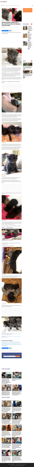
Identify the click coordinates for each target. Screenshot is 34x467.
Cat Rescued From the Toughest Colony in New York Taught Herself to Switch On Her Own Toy (6, 393)
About (9, 464)
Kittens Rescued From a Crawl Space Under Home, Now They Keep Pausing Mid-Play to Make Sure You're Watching (6, 409)
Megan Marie (27, 69)
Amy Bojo (3, 27)
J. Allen (26, 77)
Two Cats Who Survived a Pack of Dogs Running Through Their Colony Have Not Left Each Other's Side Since (17, 459)
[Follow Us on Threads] (31, 11)
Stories (4, 5)
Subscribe (18, 356)
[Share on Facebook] (5, 30)
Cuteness (9, 5)
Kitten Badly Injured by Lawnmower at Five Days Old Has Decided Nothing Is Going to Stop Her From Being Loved (30, 44)
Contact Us (17, 464)
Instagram (9, 334)
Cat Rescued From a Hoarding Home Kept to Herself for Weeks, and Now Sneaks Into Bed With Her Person (6, 433)
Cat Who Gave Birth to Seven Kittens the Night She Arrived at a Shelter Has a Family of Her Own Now (30, 37)
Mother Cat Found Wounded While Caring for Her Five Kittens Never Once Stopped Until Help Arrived (27, 67)
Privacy (20, 464)
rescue (6, 227)
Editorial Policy (13, 464)
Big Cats (18, 5)
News (15, 5)
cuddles (6, 351)
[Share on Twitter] (9, 30)
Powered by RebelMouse (31, 6)
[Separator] (11, 30)
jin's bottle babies (9, 351)
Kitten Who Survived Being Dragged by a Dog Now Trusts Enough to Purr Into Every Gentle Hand (16, 393)
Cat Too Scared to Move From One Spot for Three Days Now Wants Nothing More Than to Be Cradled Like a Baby (6, 459)
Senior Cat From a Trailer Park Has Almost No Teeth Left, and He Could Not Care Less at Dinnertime (6, 446)
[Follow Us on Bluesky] (29, 11)
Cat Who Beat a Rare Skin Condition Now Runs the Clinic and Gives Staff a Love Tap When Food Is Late (6, 422)
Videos (6, 5)
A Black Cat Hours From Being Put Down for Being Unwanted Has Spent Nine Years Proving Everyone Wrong (16, 409)
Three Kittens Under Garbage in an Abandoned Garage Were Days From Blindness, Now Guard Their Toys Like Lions (27, 75)
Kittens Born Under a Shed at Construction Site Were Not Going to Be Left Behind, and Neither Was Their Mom (16, 446)
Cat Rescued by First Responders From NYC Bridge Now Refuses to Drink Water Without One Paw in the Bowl (6, 381)
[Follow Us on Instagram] (27, 11)
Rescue (12, 5)
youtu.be (3, 241)
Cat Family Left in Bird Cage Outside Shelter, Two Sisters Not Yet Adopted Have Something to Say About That (30, 29)
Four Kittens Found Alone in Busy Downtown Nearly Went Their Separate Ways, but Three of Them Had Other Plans (16, 433)
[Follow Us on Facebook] (24, 11)
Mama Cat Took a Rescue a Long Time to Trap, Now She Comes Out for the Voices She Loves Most (16, 422)
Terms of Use (24, 464)
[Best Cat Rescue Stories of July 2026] (17, 375)
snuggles (3, 351)
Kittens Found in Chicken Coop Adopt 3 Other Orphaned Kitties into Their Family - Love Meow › (12, 345)
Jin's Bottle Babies (9, 72)
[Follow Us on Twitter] (25, 11)
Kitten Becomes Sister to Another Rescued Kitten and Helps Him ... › (11, 341)
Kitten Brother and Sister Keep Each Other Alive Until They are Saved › (11, 343)
